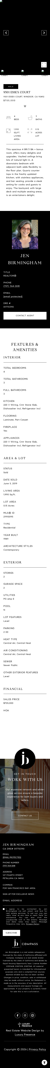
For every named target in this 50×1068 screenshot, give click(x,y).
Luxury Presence (25, 1034)
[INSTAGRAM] (25, 1015)
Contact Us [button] (25, 816)
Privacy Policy (32, 924)
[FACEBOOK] (17, 1015)
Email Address (12, 900)
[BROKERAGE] (32, 1015)
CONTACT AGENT (25, 315)
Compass (19, 958)
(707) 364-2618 (11, 286)
